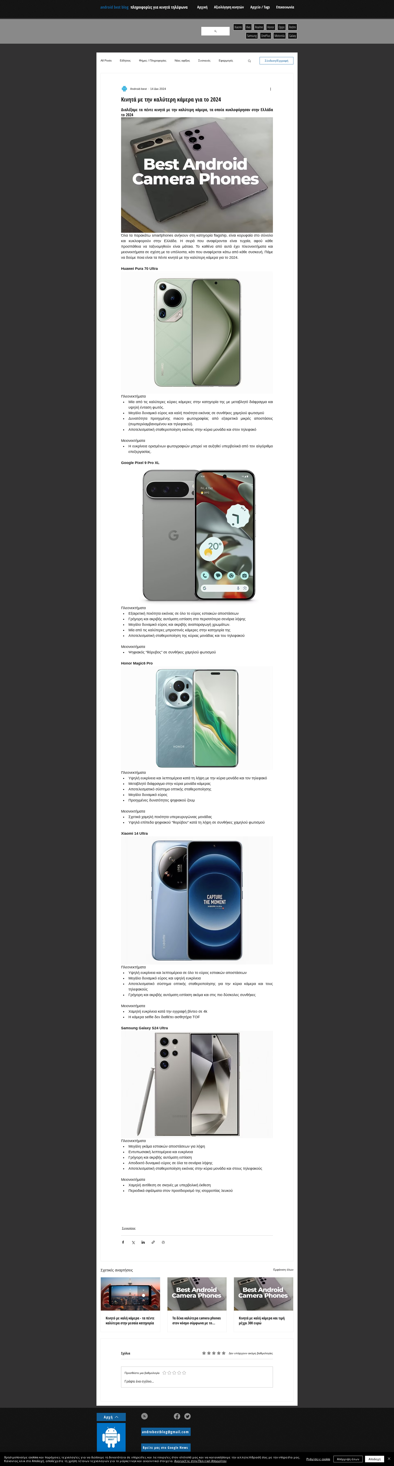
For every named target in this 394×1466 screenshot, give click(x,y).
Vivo (248, 27)
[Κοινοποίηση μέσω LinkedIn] (143, 1242)
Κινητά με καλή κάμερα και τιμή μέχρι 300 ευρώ (262, 1320)
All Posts (106, 60)
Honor (270, 27)
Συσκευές (204, 60)
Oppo (282, 27)
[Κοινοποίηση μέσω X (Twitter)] (133, 1242)
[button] (249, 60)
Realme (259, 27)
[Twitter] (187, 1416)
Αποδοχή (375, 1459)
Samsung (252, 35)
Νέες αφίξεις (182, 60)
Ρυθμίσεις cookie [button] (318, 1459)
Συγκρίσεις (129, 1228)
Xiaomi (238, 27)
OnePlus (265, 35)
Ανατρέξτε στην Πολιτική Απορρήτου (200, 1461)
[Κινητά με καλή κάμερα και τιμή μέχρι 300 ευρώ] (263, 1294)
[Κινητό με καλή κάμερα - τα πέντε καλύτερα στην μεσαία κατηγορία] (130, 1294)
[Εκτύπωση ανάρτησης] (163, 1242)
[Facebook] (177, 1416)
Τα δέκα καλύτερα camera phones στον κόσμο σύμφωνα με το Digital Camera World (196, 1320)
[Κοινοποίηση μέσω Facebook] (123, 1242)
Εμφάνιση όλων (283, 1269)
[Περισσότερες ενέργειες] (270, 88)
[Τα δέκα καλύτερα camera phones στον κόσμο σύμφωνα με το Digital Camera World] (197, 1294)
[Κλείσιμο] (389, 1459)
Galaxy (292, 35)
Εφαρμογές (226, 60)
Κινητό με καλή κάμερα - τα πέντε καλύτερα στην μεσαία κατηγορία (130, 1320)
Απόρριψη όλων (348, 1459)
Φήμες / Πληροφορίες (152, 60)
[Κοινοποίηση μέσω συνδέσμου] (153, 1242)
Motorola (280, 35)
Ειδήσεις (125, 60)
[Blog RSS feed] (144, 1416)
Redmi (292, 27)
